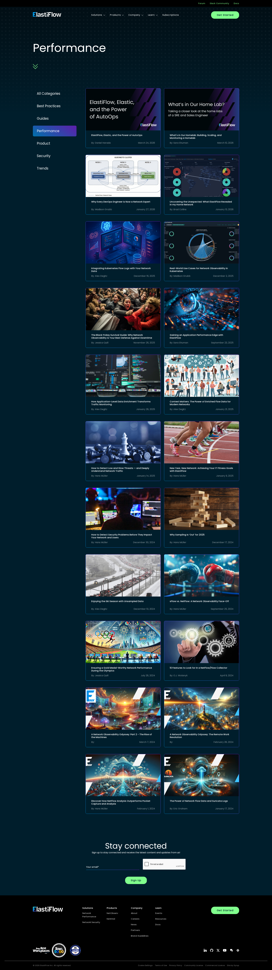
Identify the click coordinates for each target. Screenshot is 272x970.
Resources (160, 918)
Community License (193, 965)
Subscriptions (170, 15)
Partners (135, 930)
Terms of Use (161, 965)
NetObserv (112, 913)
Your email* (92, 867)
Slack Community (219, 3)
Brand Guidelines (139, 935)
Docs (236, 3)
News (134, 924)
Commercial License (215, 965)
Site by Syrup (233, 965)
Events (158, 913)
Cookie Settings (145, 965)
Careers (135, 918)
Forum (201, 3)
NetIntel (111, 918)
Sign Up (136, 880)
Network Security (91, 922)
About (134, 913)
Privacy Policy (175, 965)
